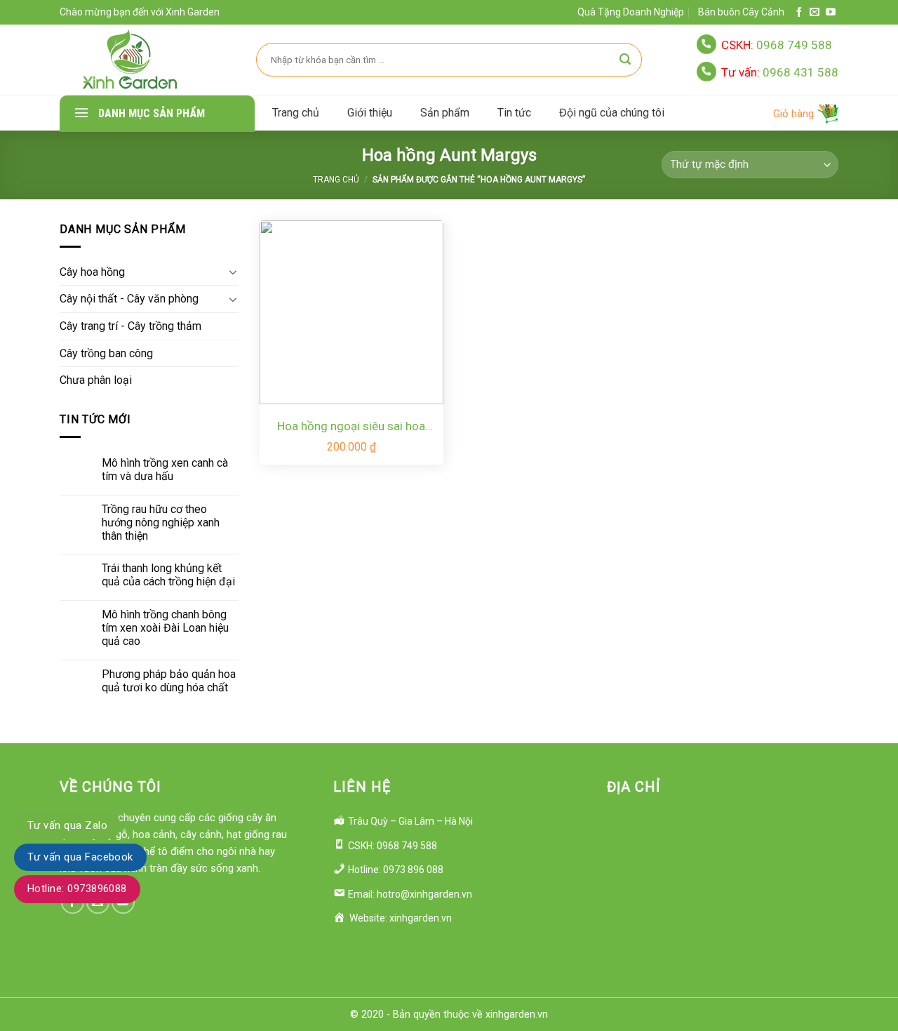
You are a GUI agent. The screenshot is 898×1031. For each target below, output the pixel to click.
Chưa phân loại (96, 380)
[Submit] (625, 60)
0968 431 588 (779, 72)
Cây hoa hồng (92, 272)
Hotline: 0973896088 (77, 888)
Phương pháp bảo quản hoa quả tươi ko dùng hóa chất (169, 680)
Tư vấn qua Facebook (80, 857)
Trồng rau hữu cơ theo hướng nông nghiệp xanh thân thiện (161, 523)
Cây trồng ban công (106, 353)
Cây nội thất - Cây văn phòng (129, 298)
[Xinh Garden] (130, 59)
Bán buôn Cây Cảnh (741, 12)
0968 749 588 (776, 45)
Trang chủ (295, 112)
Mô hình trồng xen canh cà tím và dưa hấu (165, 469)
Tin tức (514, 112)
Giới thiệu (369, 112)
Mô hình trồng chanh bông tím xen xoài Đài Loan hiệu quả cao (165, 628)
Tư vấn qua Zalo (67, 825)
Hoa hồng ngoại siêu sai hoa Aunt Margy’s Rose (351, 427)
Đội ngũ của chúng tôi (611, 112)
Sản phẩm (444, 112)
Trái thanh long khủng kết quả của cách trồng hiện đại (168, 574)
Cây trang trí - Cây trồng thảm (130, 326)
